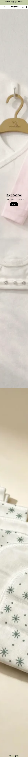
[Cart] (26, 7)
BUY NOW (14, 204)
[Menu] (1, 7)
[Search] (5, 7)
